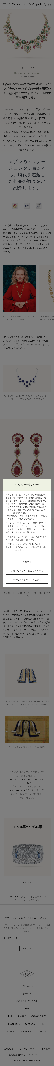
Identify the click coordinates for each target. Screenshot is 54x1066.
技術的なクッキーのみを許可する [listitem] (27, 571)
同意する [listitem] (27, 562)
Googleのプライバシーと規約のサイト (22, 516)
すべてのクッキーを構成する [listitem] (27, 579)
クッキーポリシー (15, 532)
